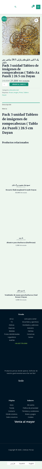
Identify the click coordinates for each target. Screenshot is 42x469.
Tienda (21, 314)
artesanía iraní (14, 90)
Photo (21, 92)
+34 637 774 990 (21, 343)
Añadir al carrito (19, 84)
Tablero (26, 92)
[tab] (21, 105)
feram (11, 92)
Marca (4, 109)
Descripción (6, 104)
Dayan (4, 95)
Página (12, 400)
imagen (16, 92)
